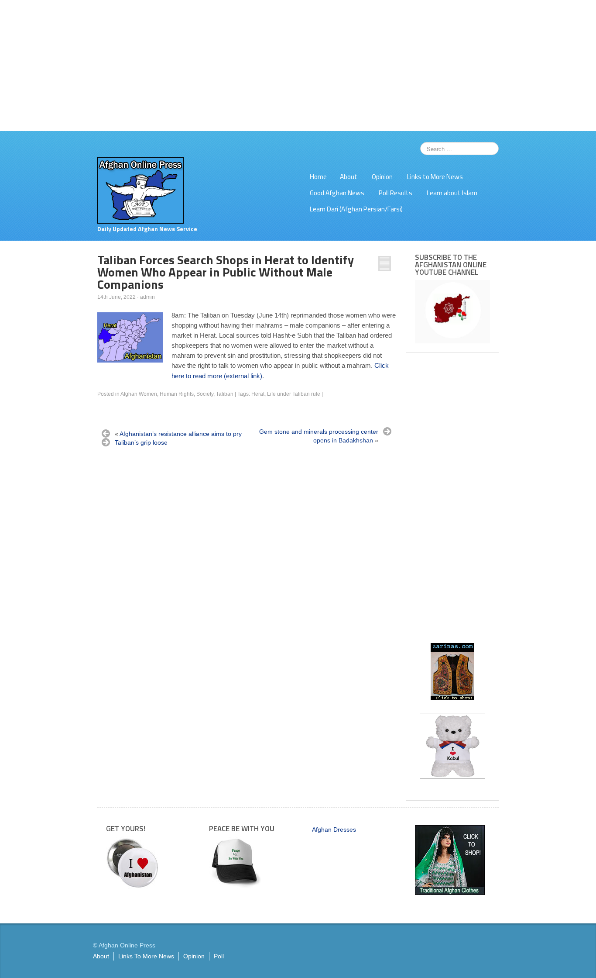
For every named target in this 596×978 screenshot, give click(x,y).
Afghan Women (138, 394)
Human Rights (177, 394)
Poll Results (395, 193)
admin (147, 297)
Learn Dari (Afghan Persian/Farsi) (356, 209)
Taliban (224, 394)
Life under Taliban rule (293, 394)
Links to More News (435, 177)
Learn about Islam (452, 193)
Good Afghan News (337, 193)
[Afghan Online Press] (140, 190)
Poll (219, 956)
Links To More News (146, 956)
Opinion (382, 177)
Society (204, 394)
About (348, 177)
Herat (257, 394)
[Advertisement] (298, 65)
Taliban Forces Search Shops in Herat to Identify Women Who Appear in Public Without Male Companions (225, 272)
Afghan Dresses (334, 829)
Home (318, 177)
